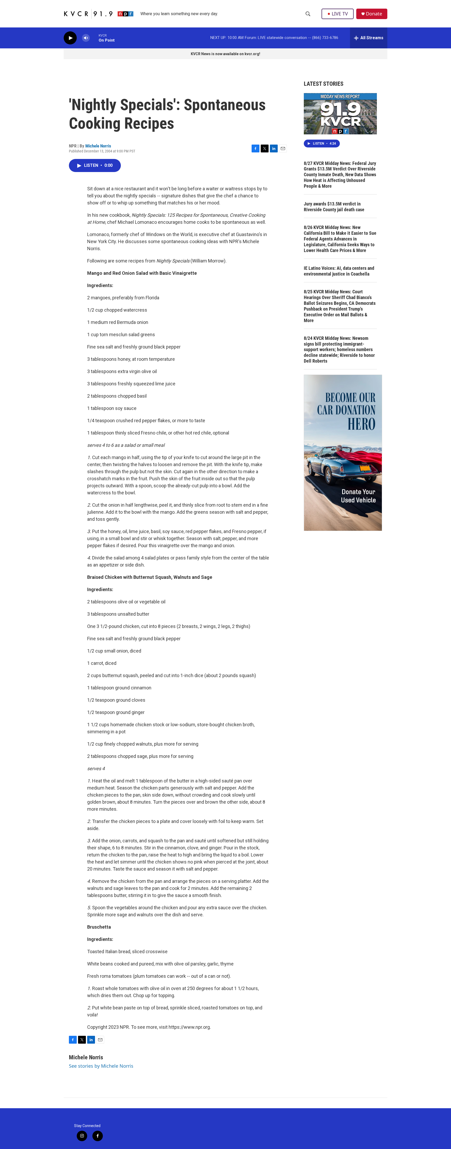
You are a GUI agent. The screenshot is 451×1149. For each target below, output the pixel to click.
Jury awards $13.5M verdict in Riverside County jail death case (334, 206)
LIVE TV (340, 13)
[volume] (85, 38)
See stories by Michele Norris (101, 1066)
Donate (374, 13)
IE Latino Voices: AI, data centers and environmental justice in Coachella (339, 271)
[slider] (94, 38)
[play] (70, 38)
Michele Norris (98, 145)
